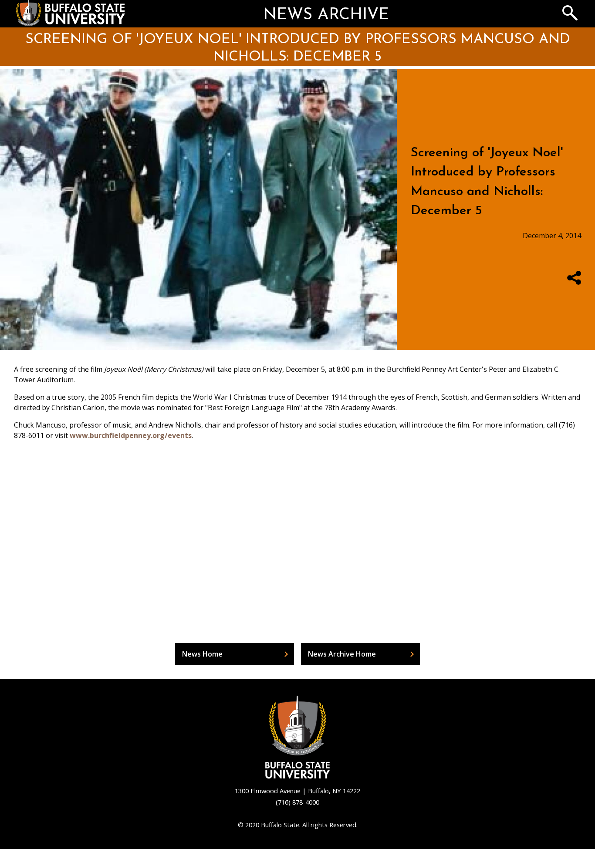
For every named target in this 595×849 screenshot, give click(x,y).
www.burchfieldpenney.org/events (131, 435)
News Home (202, 654)
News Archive (326, 15)
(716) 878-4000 (297, 802)
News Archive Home (342, 654)
